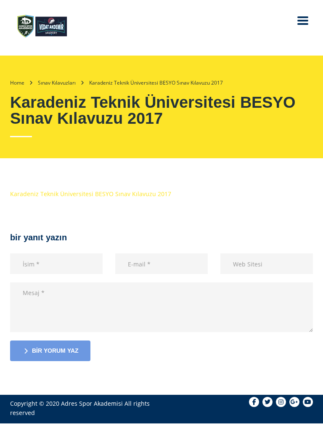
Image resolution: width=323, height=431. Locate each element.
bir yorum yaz (55, 350)
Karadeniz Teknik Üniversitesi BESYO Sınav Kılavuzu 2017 (90, 194)
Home (17, 82)
